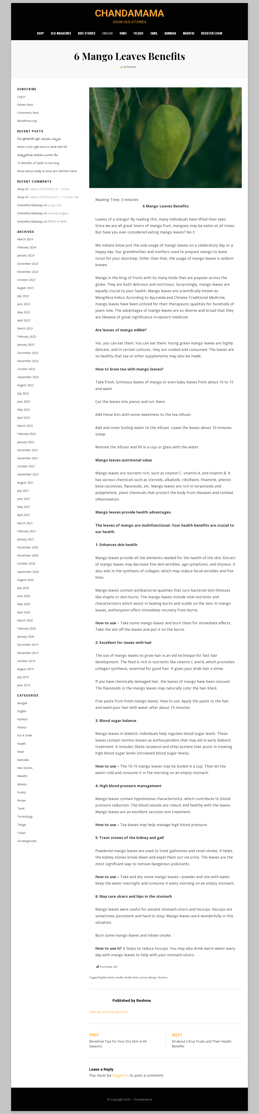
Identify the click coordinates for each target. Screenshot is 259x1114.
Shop (40, 33)
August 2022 (25, 385)
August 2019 (25, 669)
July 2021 (23, 491)
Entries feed (25, 105)
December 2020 (27, 547)
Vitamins (162, 977)
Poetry (21, 792)
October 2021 (26, 466)
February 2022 (26, 434)
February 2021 (26, 531)
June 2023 (23, 304)
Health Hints (131, 977)
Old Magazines (61, 33)
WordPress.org (27, 121)
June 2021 (23, 499)
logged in (120, 1075)
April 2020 (23, 612)
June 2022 (23, 401)
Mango (152, 977)
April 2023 (23, 320)
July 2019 (23, 677)
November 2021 (27, 458)
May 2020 (23, 604)
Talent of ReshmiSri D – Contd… (50, 189)
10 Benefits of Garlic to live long (38, 163)
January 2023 (25, 344)
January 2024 (25, 255)
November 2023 (27, 272)
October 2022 (26, 369)
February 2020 (26, 628)
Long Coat (55, 205)
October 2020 (26, 563)
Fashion (22, 719)
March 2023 (25, 328)
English (107, 33)
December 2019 (27, 644)
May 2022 (23, 409)
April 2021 (23, 515)
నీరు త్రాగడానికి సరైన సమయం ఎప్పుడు (39, 139)
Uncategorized (26, 841)
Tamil (154, 33)
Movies (22, 784)
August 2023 (25, 288)
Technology (25, 816)
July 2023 (23, 296)
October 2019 (26, 661)
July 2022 (23, 393)
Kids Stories (86, 33)
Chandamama (129, 13)
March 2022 (25, 426)
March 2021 (25, 523)
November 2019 (27, 653)
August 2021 (25, 482)
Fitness (22, 727)
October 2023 (26, 280)
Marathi (188, 33)
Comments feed (27, 113)
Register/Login (211, 33)
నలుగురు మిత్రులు (58, 213)
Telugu (138, 33)
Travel (21, 833)
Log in (21, 96)
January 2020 (25, 636)
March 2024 (25, 239)
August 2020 (25, 580)
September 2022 (28, 377)
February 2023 (26, 336)
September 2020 (28, 572)
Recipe (21, 800)
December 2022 (27, 353)
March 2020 (25, 620)
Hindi (123, 33)
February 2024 (26, 247)
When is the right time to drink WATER (42, 147)
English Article (106, 977)
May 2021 (23, 507)
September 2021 (28, 474)
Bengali (22, 703)
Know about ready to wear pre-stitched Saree (47, 171)
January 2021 (25, 539)
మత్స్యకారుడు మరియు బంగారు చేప (37, 155)
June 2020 (23, 596)
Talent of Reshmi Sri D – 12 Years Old (54, 197)
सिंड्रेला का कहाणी (57, 221)
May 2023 (23, 312)
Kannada (170, 33)
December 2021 (27, 450)
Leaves (143, 977)
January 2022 (25, 442)
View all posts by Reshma (108, 1012)
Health (119, 977)
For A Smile (24, 735)
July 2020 (23, 588)
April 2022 (23, 417)
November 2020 (27, 555)
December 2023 (27, 264)
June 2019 (23, 685)
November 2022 (27, 361)
